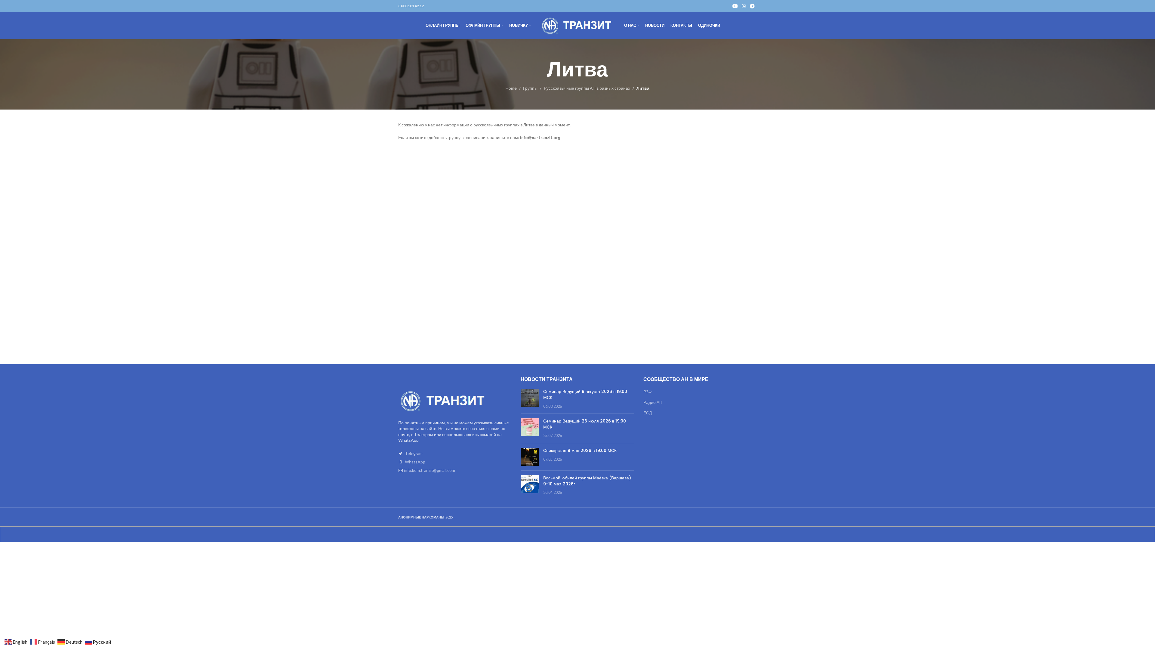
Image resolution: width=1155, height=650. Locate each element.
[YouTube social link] (735, 6)
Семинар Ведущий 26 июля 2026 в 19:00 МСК (584, 424)
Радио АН (652, 402)
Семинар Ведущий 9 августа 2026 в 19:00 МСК (585, 394)
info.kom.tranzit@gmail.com (429, 470)
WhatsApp (415, 461)
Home (511, 88)
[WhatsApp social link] (744, 6)
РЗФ (647, 391)
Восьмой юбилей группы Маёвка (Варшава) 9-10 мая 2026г (587, 481)
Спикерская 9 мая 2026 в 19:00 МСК (580, 450)
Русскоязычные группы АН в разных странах (587, 88)
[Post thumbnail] (530, 399)
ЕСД (647, 412)
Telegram (414, 453)
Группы (530, 88)
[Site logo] (577, 25)
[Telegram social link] (752, 6)
